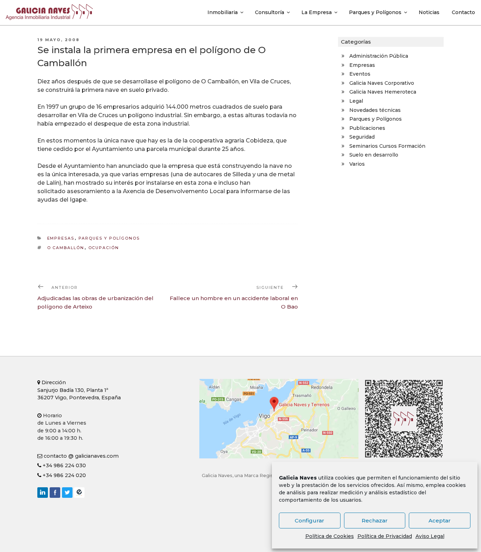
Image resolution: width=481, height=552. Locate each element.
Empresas (61, 238)
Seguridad (362, 137)
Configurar (309, 520)
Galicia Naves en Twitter (67, 492)
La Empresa (316, 12)
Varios (357, 164)
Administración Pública (378, 56)
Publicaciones (367, 128)
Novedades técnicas (375, 110)
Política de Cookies (329, 536)
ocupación (103, 247)
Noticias (429, 12)
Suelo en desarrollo (373, 155)
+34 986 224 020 (63, 475)
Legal (356, 101)
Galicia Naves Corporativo (381, 83)
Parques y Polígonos (375, 12)
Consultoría (269, 12)
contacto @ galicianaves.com (80, 456)
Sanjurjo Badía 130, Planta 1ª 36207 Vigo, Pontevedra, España (79, 390)
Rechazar (375, 520)
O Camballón (66, 247)
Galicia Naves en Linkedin (42, 492)
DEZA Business (79, 492)
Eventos (359, 74)
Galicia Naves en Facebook (55, 492)
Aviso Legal (430, 536)
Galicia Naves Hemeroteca (382, 92)
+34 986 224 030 (63, 465)
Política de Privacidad (384, 536)
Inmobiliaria (222, 12)
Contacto (463, 12)
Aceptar (440, 520)
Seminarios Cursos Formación (387, 146)
